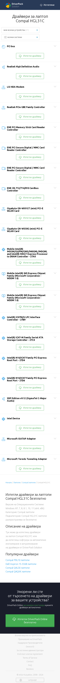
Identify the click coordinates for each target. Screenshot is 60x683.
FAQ (30, 665)
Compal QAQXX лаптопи (18, 571)
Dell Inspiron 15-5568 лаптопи (21, 564)
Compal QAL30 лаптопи (18, 568)
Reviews (30, 669)
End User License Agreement (30, 654)
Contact (30, 661)
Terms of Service (30, 658)
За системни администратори (30, 650)
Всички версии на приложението (30, 635)
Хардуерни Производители (30, 643)
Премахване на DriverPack (30, 639)
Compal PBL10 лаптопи (17, 560)
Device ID (30, 647)
